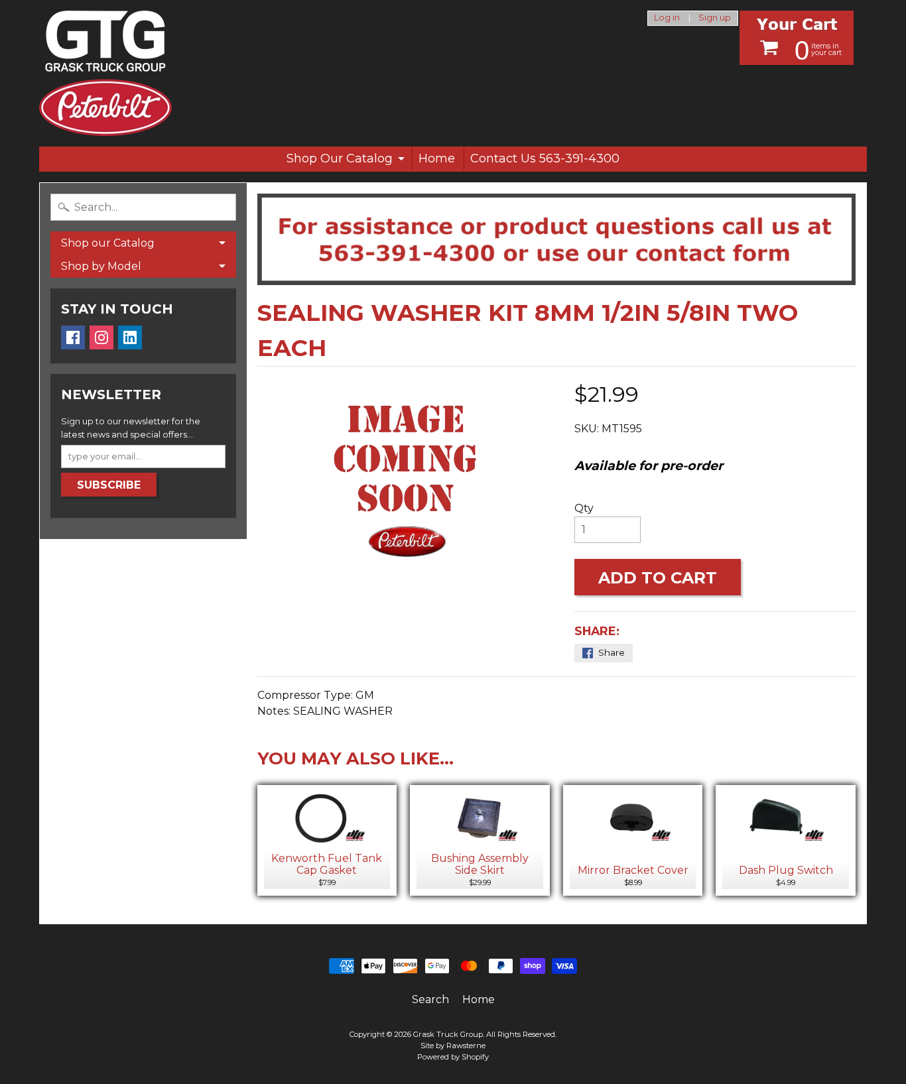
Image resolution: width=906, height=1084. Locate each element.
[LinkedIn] (130, 337)
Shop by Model (101, 266)
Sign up (714, 18)
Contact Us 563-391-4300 (544, 158)
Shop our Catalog (108, 243)
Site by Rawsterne (453, 1045)
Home (437, 158)
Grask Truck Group (448, 1034)
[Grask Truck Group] (105, 73)
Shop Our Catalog (340, 158)
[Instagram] (101, 337)
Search (430, 999)
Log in (667, 18)
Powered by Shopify (453, 1056)
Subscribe (109, 485)
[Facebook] (73, 337)
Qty (584, 508)
